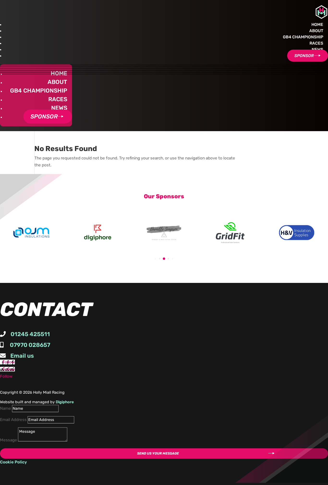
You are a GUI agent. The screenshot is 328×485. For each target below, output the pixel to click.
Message (8, 440)
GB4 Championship (303, 37)
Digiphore (65, 402)
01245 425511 (30, 334)
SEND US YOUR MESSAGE (158, 453)
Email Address (13, 419)
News (317, 49)
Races (316, 43)
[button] (155, 258)
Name (5, 408)
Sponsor (304, 55)
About (316, 30)
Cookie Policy (13, 462)
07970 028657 (30, 345)
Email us (22, 355)
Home (317, 24)
